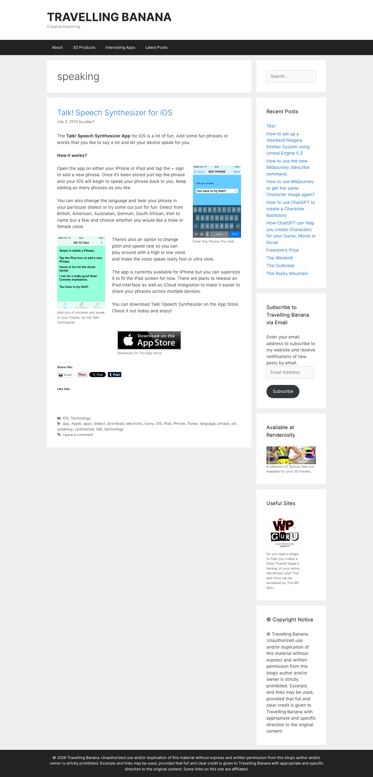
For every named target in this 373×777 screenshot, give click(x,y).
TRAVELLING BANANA (109, 17)
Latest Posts (156, 47)
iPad (167, 423)
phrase (223, 423)
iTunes (192, 423)
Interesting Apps (120, 47)
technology (114, 429)
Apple (76, 423)
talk (99, 429)
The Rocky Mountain (287, 273)
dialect (99, 423)
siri (233, 423)
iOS (66, 418)
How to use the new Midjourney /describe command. (288, 167)
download (115, 423)
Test (270, 125)
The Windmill (279, 258)
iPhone (179, 423)
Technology (81, 418)
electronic (134, 423)
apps (87, 423)
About (57, 47)
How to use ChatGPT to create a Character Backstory (290, 209)
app (66, 423)
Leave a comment (78, 434)
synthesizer (84, 429)
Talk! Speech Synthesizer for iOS (115, 112)
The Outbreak (280, 265)
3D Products (84, 47)
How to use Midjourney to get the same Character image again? (290, 188)
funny (149, 423)
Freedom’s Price (282, 250)
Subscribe (283, 391)
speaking (65, 429)
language (207, 423)
